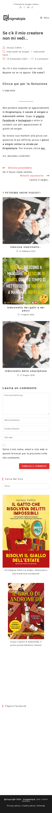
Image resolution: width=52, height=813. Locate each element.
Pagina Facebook (15, 706)
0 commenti (41, 59)
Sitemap (41, 806)
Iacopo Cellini (14, 48)
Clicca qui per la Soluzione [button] (25, 84)
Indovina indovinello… (26, 247)
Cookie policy (28, 806)
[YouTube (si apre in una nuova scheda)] (28, 7)
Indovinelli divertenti (19, 156)
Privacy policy (13, 806)
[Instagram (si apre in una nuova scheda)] (24, 7)
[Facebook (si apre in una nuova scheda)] (21, 7)
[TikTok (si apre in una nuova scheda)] (31, 7)
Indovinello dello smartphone (26, 371)
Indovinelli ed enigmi (17, 52)
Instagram (24, 120)
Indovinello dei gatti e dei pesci (26, 309)
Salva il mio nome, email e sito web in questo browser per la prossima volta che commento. (25, 453)
